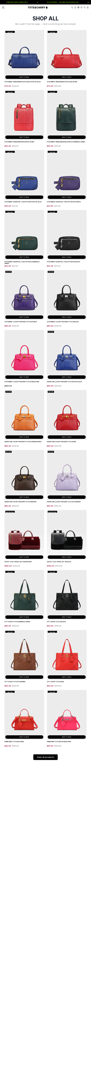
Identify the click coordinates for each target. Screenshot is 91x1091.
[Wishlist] (84, 7)
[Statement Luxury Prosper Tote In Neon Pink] (24, 355)
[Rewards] (78, 7)
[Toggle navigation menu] (3, 7)
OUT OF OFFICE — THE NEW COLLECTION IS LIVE (55, 2)
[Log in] (75, 7)
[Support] (81, 7)
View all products (45, 757)
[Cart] (87, 7)
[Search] (72, 7)
